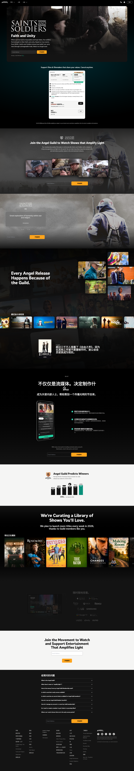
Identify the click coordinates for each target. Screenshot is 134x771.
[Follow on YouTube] (102, 734)
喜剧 (30, 733)
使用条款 (58, 736)
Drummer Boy (86, 746)
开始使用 (41, 52)
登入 (23, 55)
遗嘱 (84, 754)
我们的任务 (72, 736)
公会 (71, 747)
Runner (85, 743)
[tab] (21, 229)
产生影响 (58, 345)
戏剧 (30, 736)
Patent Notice (59, 741)
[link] (19, 2)
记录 (30, 739)
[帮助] (124, 2)
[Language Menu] (121, 2)
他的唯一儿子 (19, 741)
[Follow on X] (106, 734)
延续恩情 (72, 755)
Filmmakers (45, 737)
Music (71, 750)
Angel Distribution (74, 758)
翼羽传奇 (18, 733)
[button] (14, 2)
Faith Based (32, 750)
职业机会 (72, 739)
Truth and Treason (20, 751)
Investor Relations (74, 761)
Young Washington (87, 733)
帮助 (71, 764)
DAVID (84, 751)
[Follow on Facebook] (98, 734)
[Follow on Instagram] (110, 734)
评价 (25, 209)
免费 (30, 744)
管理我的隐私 (59, 750)
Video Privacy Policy (60, 739)
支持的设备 (59, 744)
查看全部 (18, 757)
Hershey (85, 749)
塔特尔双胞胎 (19, 736)
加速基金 (45, 735)
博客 (71, 744)
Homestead (18, 749)
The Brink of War (87, 740)
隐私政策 (58, 733)
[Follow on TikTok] (114, 734)
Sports (30, 747)
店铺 (71, 753)
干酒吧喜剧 (18, 739)
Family (30, 741)
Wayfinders (18, 754)
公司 (71, 733)
